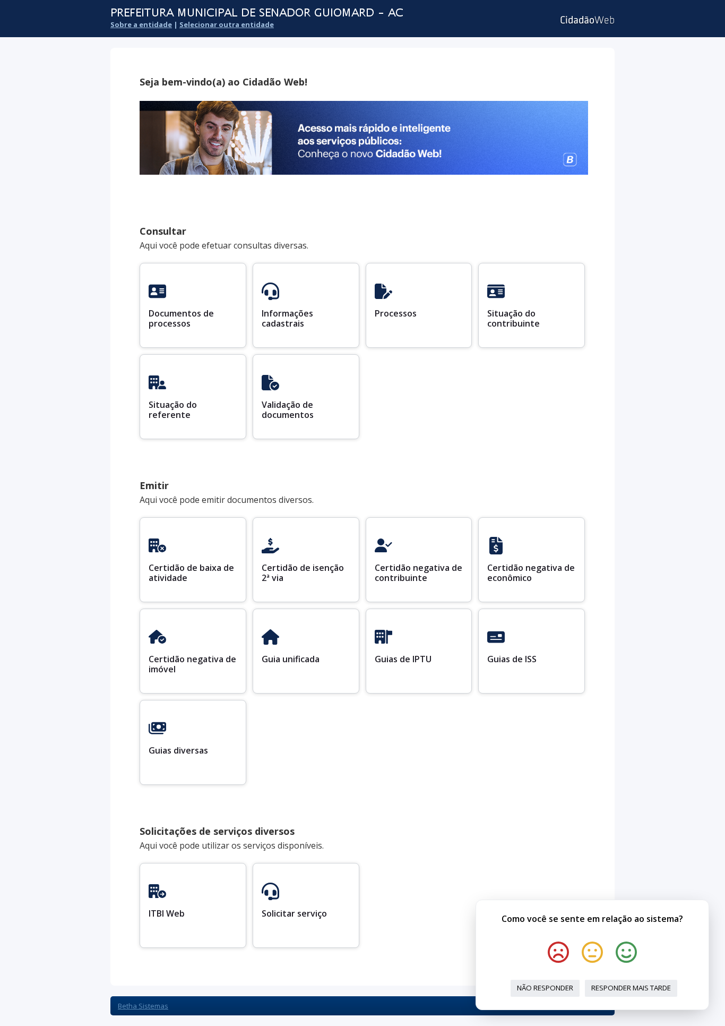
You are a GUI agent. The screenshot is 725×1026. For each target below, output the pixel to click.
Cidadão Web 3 (586, 20)
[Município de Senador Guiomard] (296, 13)
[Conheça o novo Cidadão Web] (364, 171)
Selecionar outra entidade (226, 24)
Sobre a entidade (141, 24)
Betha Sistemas (143, 1006)
